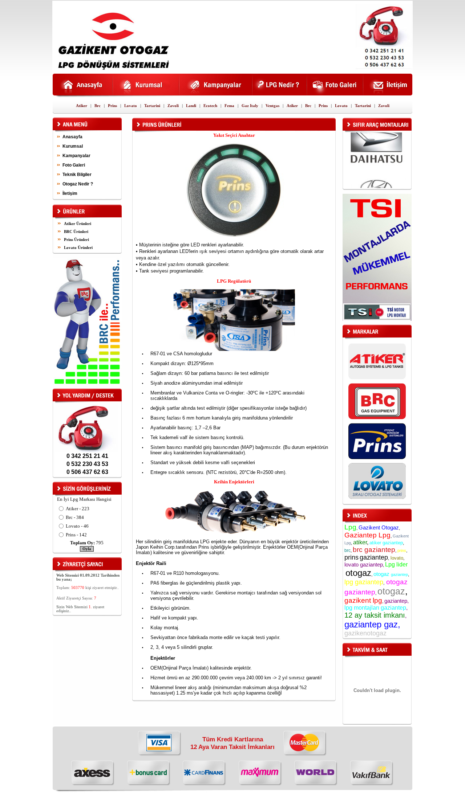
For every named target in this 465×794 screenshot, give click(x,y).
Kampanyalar (76, 155)
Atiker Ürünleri (77, 224)
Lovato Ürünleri (78, 248)
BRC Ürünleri (76, 232)
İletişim (69, 193)
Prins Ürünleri (76, 240)
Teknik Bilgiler (77, 174)
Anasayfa (72, 136)
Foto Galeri (73, 165)
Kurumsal (72, 146)
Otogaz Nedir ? (77, 184)
